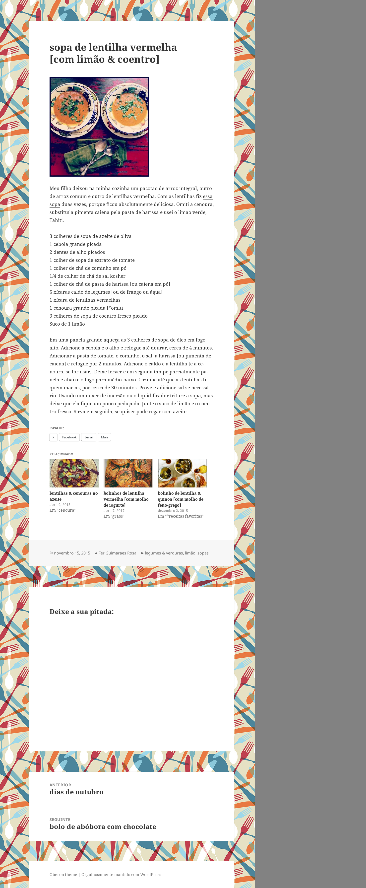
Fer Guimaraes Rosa (117, 553)
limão (190, 553)
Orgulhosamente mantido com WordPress (121, 874)
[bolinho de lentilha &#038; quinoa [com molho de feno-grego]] (182, 473)
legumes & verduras (164, 553)
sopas (203, 553)
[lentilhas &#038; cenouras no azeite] (74, 473)
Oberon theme (63, 874)
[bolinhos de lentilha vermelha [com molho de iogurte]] (128, 473)
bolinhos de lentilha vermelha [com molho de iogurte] (126, 499)
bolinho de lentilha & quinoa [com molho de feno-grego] (180, 499)
